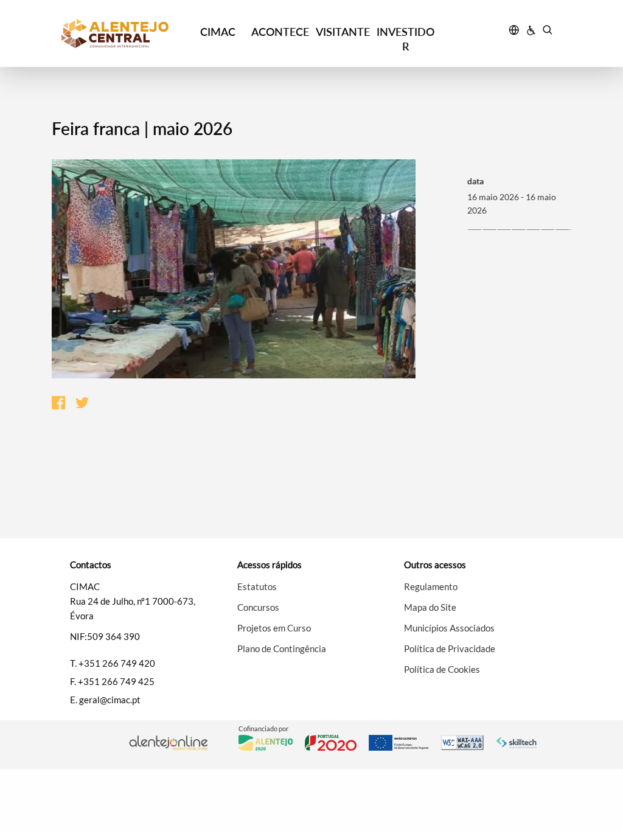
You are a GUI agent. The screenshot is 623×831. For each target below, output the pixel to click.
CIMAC (217, 31)
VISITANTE (343, 31)
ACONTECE (280, 31)
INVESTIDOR (405, 39)
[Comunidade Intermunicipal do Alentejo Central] (123, 33)
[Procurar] (547, 31)
